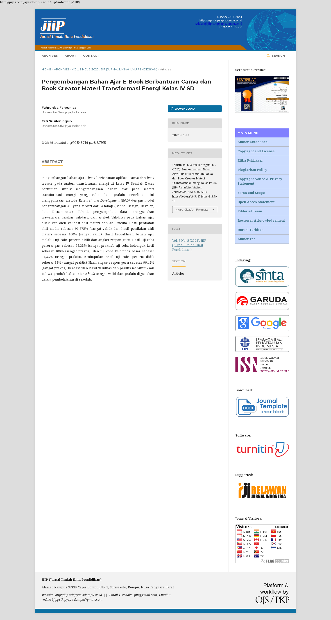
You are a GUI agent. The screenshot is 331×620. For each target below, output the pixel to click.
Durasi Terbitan (250, 230)
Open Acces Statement (256, 202)
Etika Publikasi (250, 160)
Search (278, 55)
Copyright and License (256, 151)
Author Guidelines (253, 142)
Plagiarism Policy (252, 169)
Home (46, 69)
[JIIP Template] (262, 416)
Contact (91, 55)
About (70, 55)
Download (184, 108)
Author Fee (247, 239)
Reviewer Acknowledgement (261, 220)
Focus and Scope (251, 192)
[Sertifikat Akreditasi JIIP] (262, 112)
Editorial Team (250, 211)
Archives (50, 55)
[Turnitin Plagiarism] (262, 455)
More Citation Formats (191, 209)
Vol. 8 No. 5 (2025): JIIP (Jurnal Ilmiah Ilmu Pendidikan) (114, 69)
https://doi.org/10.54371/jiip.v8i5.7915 (78, 143)
